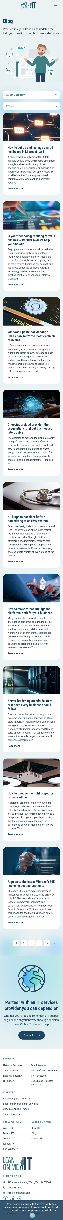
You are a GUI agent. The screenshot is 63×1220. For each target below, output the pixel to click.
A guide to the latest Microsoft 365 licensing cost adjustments (31, 884)
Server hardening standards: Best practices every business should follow (30, 705)
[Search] (56, 106)
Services (8, 1059)
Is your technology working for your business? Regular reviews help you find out (31, 240)
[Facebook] (5, 1198)
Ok (32, 1215)
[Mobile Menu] (57, 5)
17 (47, 942)
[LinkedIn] (12, 1198)
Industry (9, 1092)
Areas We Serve (13, 1122)
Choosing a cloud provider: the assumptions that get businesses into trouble (30, 429)
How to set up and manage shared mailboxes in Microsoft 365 (30, 149)
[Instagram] (19, 1198)
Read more (14, 188)
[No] (55, 1211)
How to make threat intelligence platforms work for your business (30, 611)
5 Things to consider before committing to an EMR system (28, 519)
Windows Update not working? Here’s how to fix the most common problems (31, 336)
